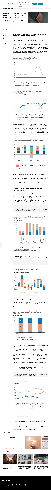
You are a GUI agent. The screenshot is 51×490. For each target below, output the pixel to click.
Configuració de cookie (20, 6)
